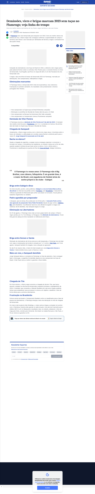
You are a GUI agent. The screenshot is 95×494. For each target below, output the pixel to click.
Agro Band (46, 352)
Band (23, 9)
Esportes (18, 2)
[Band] (47, 2)
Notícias (13, 352)
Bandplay (39, 352)
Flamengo (14, 36)
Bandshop (59, 352)
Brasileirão (49, 191)
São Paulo (53, 243)
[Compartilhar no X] (7, 35)
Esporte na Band (28, 9)
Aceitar (47, 488)
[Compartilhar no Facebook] (7, 32)
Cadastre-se (84, 2)
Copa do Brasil (44, 148)
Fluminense (30, 124)
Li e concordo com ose (25, 359)
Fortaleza (39, 191)
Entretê (22, 2)
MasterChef (32, 352)
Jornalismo (12, 2)
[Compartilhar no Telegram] (61, 45)
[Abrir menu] (8, 2)
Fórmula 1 (20, 352)
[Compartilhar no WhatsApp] (7, 38)
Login (78, 2)
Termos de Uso (24, 359)
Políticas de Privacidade (33, 359)
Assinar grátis (57, 356)
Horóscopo (52, 352)
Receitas (27, 2)
